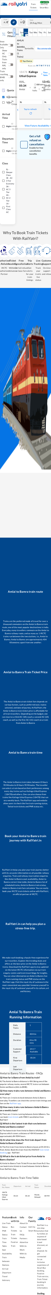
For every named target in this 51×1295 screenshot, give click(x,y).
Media (22, 1257)
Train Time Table (4, 1242)
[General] (3, 97)
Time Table (45, 73)
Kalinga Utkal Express (28, 74)
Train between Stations (6, 1261)
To (21, 19)
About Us (24, 1223)
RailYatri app (15, 1103)
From (5, 19)
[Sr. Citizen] (9, 103)
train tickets (13, 1117)
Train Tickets (33, 6)
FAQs (22, 1234)
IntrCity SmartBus (44, 6)
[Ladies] (9, 97)
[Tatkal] (3, 102)
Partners (23, 1238)
